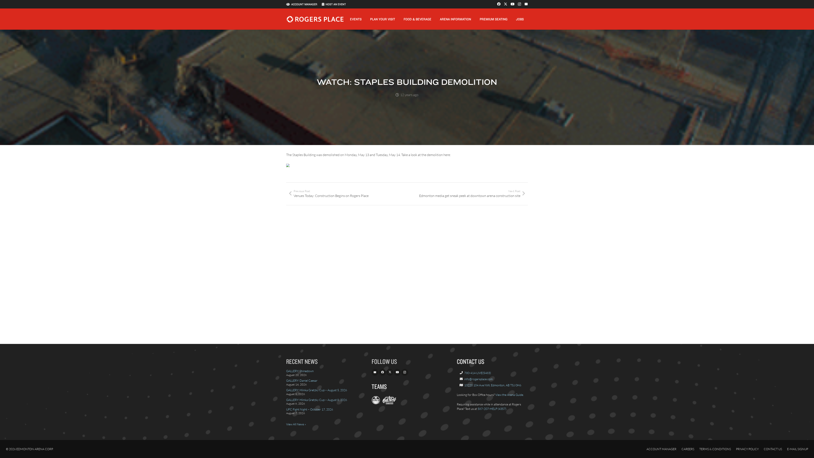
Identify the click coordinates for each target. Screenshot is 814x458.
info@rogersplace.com (478, 379)
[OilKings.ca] (389, 403)
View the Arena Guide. (509, 395)
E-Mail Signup (797, 449)
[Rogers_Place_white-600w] (315, 19)
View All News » (296, 424)
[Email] (526, 4)
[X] (505, 4)
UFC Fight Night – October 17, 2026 (309, 409)
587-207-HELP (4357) (492, 409)
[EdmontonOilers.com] (376, 403)
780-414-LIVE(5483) (477, 373)
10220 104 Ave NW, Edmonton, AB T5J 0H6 (492, 385)
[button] (364, 19)
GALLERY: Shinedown (300, 371)
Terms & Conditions (715, 449)
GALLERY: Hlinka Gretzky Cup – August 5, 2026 (316, 390)
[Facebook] (498, 4)
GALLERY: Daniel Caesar (302, 380)
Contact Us (773, 449)
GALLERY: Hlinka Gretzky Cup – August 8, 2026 (316, 400)
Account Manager (661, 449)
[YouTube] (512, 4)
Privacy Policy (747, 449)
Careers (688, 449)
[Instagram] (519, 4)
